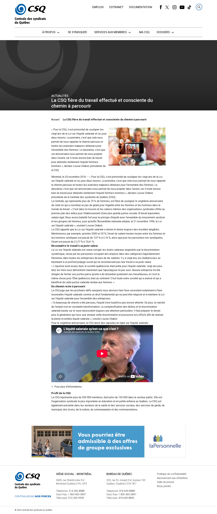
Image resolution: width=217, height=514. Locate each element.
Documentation (140, 7)
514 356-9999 (76, 497)
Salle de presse (165, 482)
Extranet (116, 7)
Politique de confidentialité (171, 473)
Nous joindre (164, 486)
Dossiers (163, 32)
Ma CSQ (144, 32)
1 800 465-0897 (77, 494)
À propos (49, 32)
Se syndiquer (77, 32)
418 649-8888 (127, 490)
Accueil (55, 119)
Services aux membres (110, 32)
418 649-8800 (126, 497)
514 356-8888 (77, 490)
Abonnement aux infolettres (172, 478)
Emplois (98, 7)
